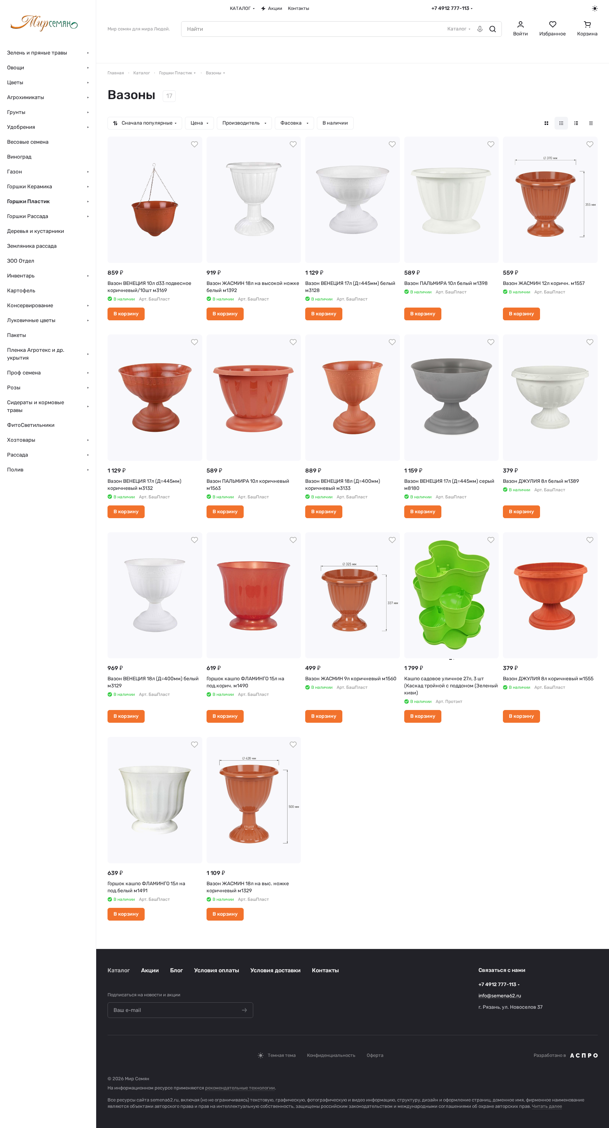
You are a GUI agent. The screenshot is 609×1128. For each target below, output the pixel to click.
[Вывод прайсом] (591, 123)
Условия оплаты (216, 970)
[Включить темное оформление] (595, 8)
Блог (176, 970)
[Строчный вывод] (576, 123)
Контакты (325, 970)
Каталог (119, 970)
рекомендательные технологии (240, 1087)
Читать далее (547, 1106)
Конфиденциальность (331, 1055)
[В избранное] (194, 144)
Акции (150, 970)
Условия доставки (275, 970)
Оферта (375, 1055)
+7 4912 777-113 (450, 8)
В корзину (126, 314)
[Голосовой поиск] (479, 29)
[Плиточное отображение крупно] (546, 123)
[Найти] (492, 29)
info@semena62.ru (499, 996)
